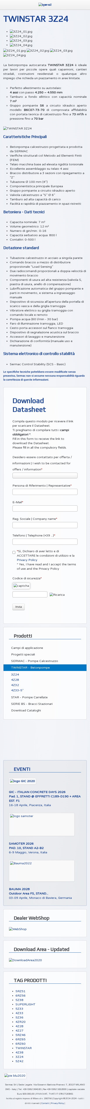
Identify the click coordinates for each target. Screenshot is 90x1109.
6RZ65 (21, 1039)
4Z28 (14, 680)
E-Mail (17, 502)
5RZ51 (21, 991)
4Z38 (19, 1052)
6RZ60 (21, 1044)
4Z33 (19, 1013)
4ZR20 (21, 1022)
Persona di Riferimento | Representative (41, 485)
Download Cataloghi (25, 710)
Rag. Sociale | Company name (34, 519)
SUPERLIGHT (25, 1004)
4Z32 (14, 685)
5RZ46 (21, 1035)
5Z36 (19, 1017)
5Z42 (19, 1061)
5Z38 (19, 1000)
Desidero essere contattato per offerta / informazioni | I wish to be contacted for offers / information (42, 463)
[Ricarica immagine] (57, 595)
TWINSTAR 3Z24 (35, 19)
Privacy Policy (27, 560)
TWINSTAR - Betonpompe (30, 667)
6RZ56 (21, 995)
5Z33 (19, 1009)
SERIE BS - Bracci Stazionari (31, 704)
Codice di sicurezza (26, 578)
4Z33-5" (17, 690)
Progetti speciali (22, 654)
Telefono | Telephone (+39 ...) (33, 535)
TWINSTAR (24, 1048)
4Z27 (19, 1030)
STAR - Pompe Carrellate (29, 697)
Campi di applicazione (26, 648)
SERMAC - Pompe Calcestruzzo (34, 661)
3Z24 (14, 674)
